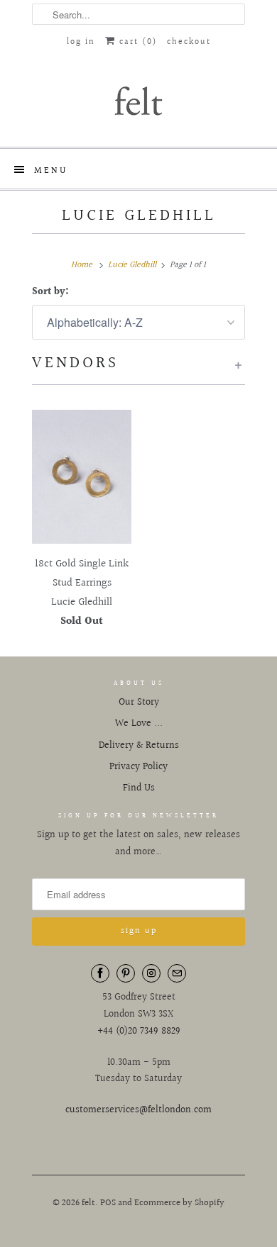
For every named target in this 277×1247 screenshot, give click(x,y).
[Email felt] (177, 973)
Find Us (139, 788)
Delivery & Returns (139, 746)
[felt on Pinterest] (125, 973)
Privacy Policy (138, 767)
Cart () (136, 42)
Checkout (189, 42)
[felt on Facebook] (100, 973)
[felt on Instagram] (151, 973)
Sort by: (50, 292)
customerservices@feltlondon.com (138, 1110)
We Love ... (139, 724)
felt (88, 1203)
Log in (81, 42)
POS (108, 1203)
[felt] (138, 100)
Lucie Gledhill (139, 215)
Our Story (139, 702)
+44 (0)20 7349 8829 (138, 1031)
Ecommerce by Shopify (179, 1203)
